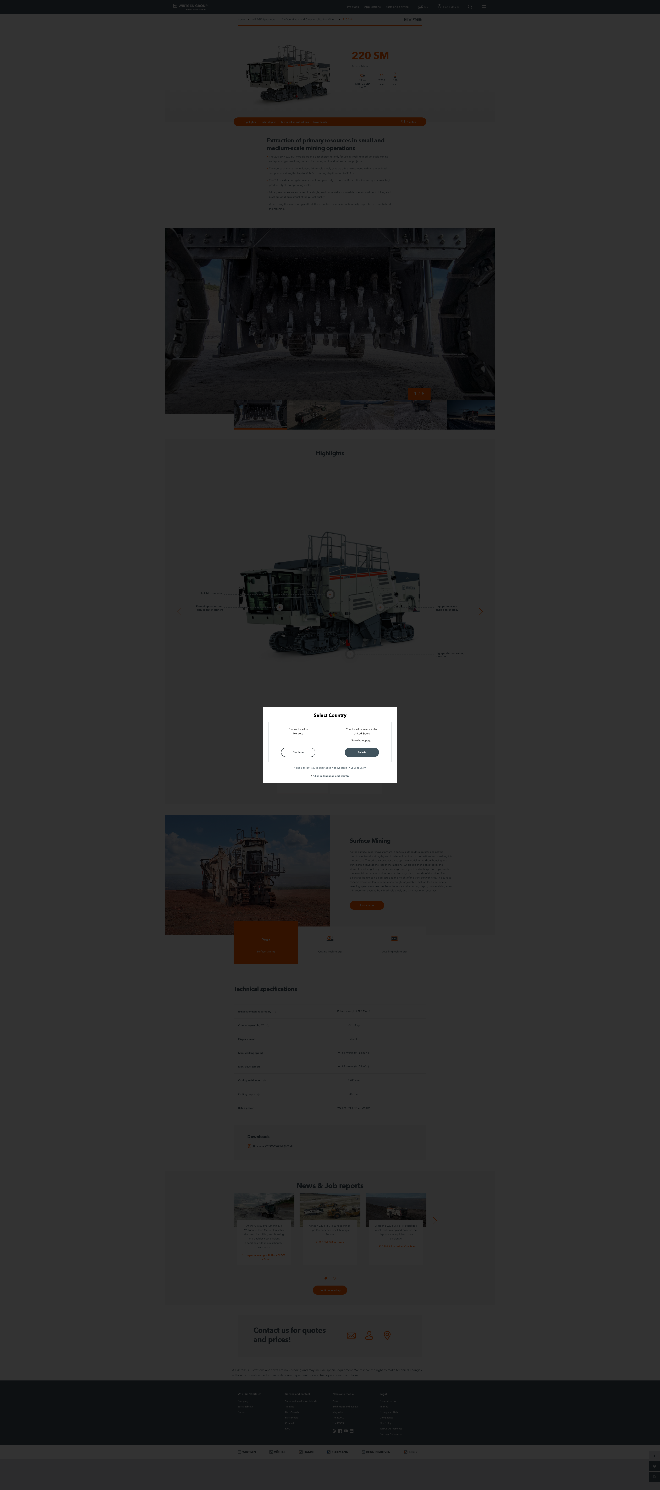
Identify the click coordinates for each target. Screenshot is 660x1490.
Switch (362, 752)
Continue (298, 752)
